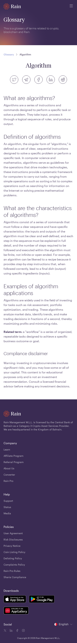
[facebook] (38, 79)
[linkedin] (50, 79)
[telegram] (26, 79)
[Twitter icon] (5, 631)
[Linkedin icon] (11, 631)
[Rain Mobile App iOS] (15, 599)
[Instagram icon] (23, 631)
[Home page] (12, 6)
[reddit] (63, 79)
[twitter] (14, 79)
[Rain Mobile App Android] (41, 599)
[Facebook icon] (17, 631)
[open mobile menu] (71, 6)
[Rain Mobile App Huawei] (16, 611)
